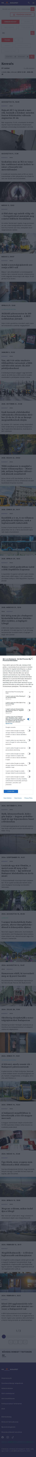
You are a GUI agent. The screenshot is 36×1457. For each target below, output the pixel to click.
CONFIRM (10, 791)
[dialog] (18, 729)
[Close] (32, 659)
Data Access (18, 798)
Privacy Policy (28, 798)
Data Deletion (8, 798)
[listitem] (18, 692)
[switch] (28, 697)
